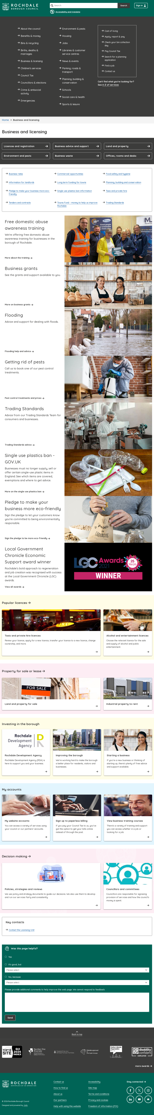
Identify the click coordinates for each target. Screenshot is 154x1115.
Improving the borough (69, 755)
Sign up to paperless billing (71, 820)
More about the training (17, 257)
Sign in (139, 5)
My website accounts (17, 820)
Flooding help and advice (18, 351)
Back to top (77, 1034)
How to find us (61, 1087)
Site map (92, 1087)
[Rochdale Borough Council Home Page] (20, 6)
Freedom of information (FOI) (103, 1106)
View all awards (13, 586)
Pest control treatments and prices (23, 398)
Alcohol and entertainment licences (127, 635)
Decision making (14, 856)
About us (58, 1094)
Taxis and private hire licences (23, 635)
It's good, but (14, 964)
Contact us (59, 1081)
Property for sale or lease (21, 671)
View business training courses (125, 820)
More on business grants (17, 304)
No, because (14, 977)
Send (10, 1017)
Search (123, 5)
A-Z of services (110, 84)
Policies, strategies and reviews (23, 889)
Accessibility (94, 1081)
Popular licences (14, 603)
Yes (10, 957)
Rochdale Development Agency (23, 755)
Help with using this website (67, 1106)
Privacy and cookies (98, 1100)
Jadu (26, 1105)
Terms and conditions (98, 1094)
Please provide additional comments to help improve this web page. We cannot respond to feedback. (55, 989)
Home (5, 119)
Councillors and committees (122, 889)
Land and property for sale (21, 703)
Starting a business (118, 755)
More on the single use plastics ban (23, 491)
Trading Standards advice (18, 444)
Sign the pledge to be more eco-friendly (26, 538)
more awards (142, 1066)
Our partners (60, 1100)
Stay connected (135, 1081)
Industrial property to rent (122, 703)
